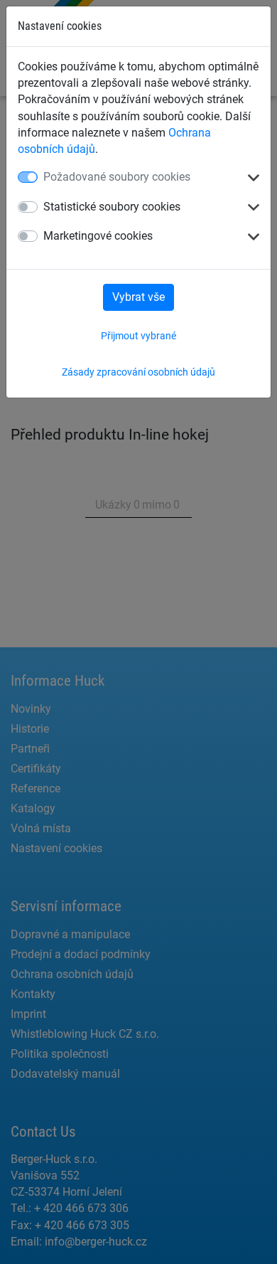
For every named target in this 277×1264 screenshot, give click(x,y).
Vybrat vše (138, 297)
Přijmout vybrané (138, 335)
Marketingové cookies (98, 236)
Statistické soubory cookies (111, 206)
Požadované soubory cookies (116, 177)
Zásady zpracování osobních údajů (138, 372)
